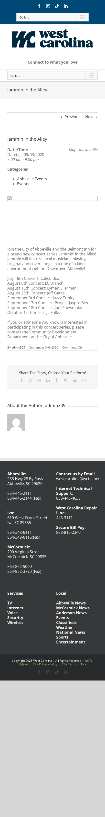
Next (89, 116)
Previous (72, 116)
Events (23, 183)
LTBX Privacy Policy (44, 664)
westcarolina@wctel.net (78, 478)
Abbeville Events (32, 179)
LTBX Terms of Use (73, 664)
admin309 (18, 347)
